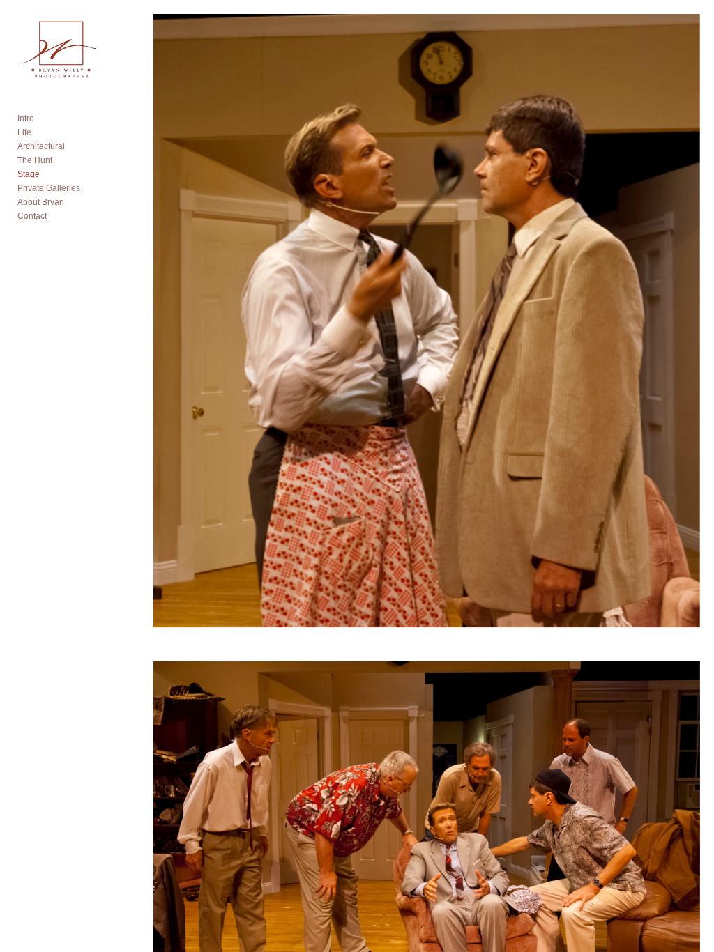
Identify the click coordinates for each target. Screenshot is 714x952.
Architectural (41, 146)
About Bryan (40, 202)
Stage (28, 174)
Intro (25, 118)
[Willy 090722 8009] (426, 330)
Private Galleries (48, 188)
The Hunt (34, 160)
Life (24, 132)
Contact (32, 216)
